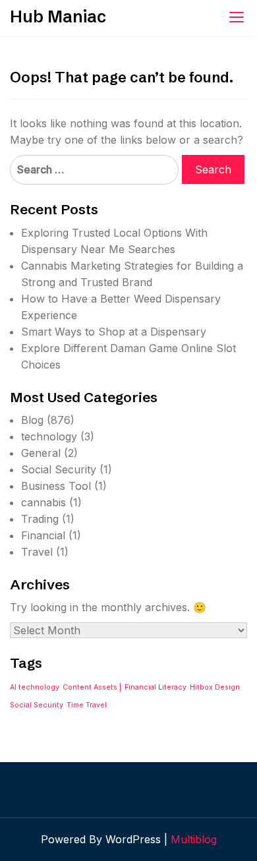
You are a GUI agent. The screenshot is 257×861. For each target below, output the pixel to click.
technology (49, 436)
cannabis (43, 502)
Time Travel (87, 705)
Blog (32, 420)
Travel (37, 551)
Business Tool (56, 485)
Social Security (58, 469)
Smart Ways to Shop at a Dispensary (113, 331)
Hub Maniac (58, 16)
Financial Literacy (155, 687)
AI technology (34, 687)
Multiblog (194, 839)
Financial (43, 535)
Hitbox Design (215, 687)
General (41, 453)
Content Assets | (92, 687)
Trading (40, 518)
